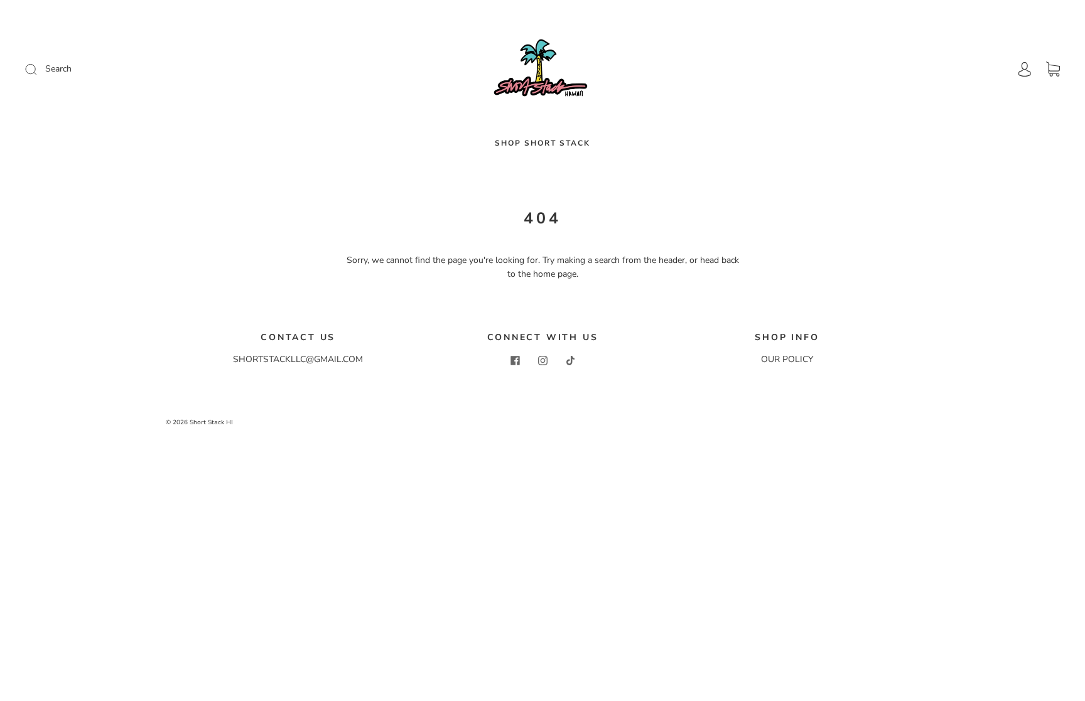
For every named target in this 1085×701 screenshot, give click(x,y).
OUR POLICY (787, 359)
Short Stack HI (211, 422)
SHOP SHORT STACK (542, 143)
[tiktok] (570, 360)
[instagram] (542, 360)
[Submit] (115, 69)
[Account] (1024, 69)
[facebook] (515, 360)
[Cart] (1053, 69)
